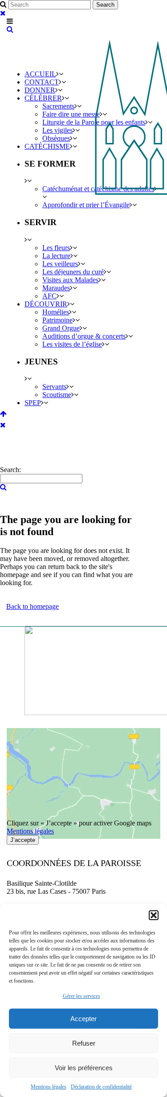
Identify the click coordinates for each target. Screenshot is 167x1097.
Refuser (83, 1043)
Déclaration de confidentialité (101, 1087)
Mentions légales (48, 1087)
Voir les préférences (84, 1068)
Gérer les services (81, 996)
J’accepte (22, 840)
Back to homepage (32, 606)
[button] (153, 915)
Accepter (83, 1018)
